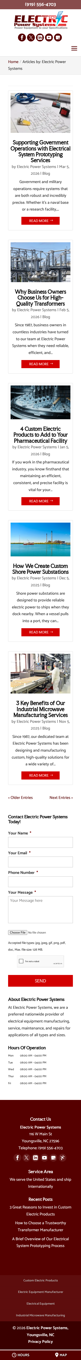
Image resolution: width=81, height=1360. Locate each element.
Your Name (19, 833)
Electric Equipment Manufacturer (40, 1292)
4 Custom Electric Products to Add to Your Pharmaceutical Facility (41, 435)
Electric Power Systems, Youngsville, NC (47, 1331)
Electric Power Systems (36, 166)
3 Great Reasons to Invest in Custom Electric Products (40, 1211)
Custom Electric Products (40, 1280)
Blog (46, 173)
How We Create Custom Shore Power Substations (40, 569)
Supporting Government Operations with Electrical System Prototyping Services (40, 151)
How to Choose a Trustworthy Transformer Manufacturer (40, 1226)
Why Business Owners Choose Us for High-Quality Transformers (40, 297)
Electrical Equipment (41, 1303)
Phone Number (23, 872)
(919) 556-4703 (40, 4)
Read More (39, 221)
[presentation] (40, 961)
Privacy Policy (40, 1341)
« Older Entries (20, 797)
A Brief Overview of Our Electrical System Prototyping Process (40, 1242)
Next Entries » (61, 797)
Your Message (22, 892)
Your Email (19, 853)
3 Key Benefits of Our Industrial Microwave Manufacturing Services (41, 709)
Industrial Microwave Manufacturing (40, 1315)
